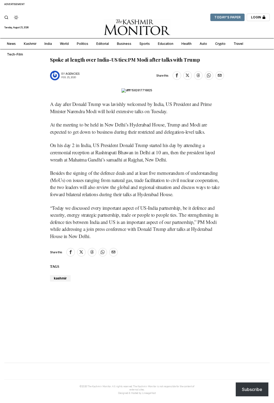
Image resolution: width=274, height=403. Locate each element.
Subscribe (252, 389)
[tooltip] (177, 75)
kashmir (60, 278)
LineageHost (149, 393)
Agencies (72, 74)
